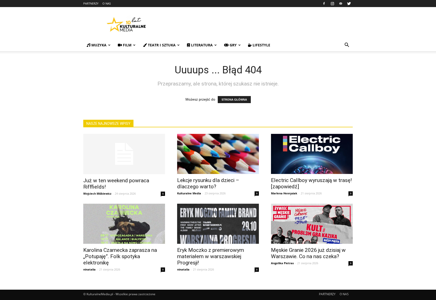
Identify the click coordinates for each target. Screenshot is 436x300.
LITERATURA (201, 45)
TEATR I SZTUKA (161, 45)
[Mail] (340, 3)
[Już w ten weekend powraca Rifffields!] (124, 154)
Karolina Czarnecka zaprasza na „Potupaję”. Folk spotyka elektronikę (120, 256)
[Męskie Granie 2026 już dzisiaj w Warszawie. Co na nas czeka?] (312, 224)
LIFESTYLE (261, 45)
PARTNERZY (90, 3)
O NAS (106, 3)
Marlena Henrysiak (284, 193)
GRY (233, 45)
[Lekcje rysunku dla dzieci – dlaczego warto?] (218, 154)
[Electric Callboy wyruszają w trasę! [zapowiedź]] (312, 154)
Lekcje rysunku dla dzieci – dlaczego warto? (208, 183)
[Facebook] (324, 3)
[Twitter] (349, 3)
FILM (126, 45)
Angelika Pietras (282, 263)
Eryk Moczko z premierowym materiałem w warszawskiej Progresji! (210, 256)
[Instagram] (332, 3)
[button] (347, 45)
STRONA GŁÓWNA (234, 99)
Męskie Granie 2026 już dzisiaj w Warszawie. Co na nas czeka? (308, 253)
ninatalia (89, 269)
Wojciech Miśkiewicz (97, 193)
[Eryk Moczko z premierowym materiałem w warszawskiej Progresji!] (218, 224)
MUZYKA (98, 45)
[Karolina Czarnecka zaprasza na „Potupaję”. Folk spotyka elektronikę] (124, 224)
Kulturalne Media (189, 193)
